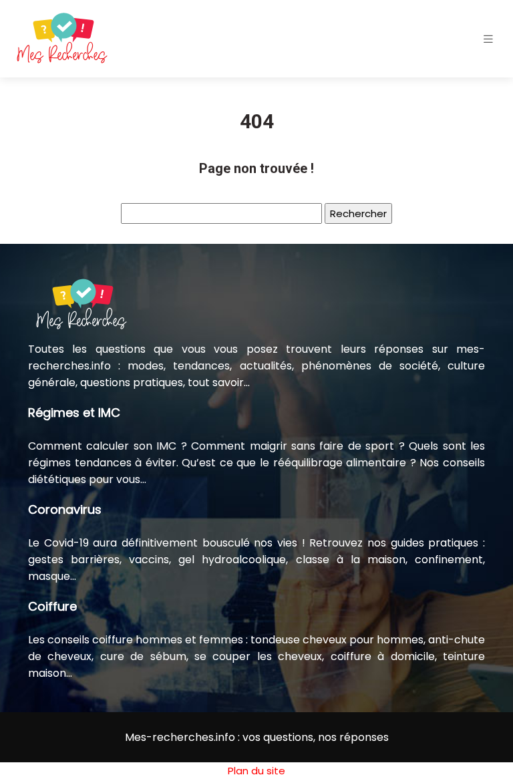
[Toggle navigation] (488, 39)
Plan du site (256, 771)
